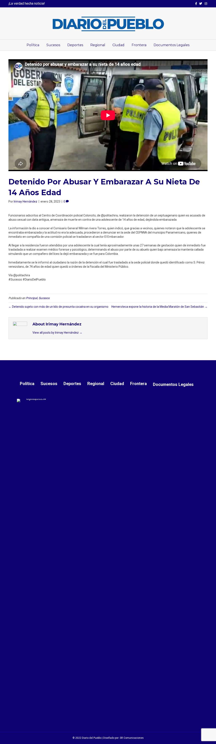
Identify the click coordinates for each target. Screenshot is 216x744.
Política (33, 45)
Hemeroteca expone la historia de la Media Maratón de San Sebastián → (159, 306)
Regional (97, 45)
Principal (31, 298)
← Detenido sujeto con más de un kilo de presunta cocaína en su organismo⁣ (58, 306)
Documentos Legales (171, 45)
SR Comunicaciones (132, 737)
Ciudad (118, 45)
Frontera (139, 45)
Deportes (75, 45)
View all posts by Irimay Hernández (57, 332)
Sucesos (53, 45)
